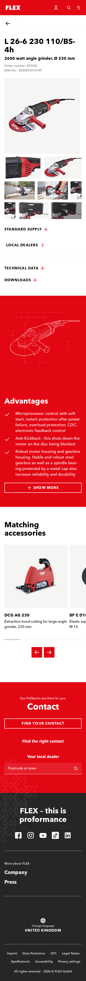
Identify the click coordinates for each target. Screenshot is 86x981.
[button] (26, 229)
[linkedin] (68, 835)
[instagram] (30, 835)
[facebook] (18, 835)
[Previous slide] (37, 652)
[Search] (69, 8)
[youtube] (43, 835)
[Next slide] (49, 652)
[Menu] (78, 8)
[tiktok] (55, 835)
